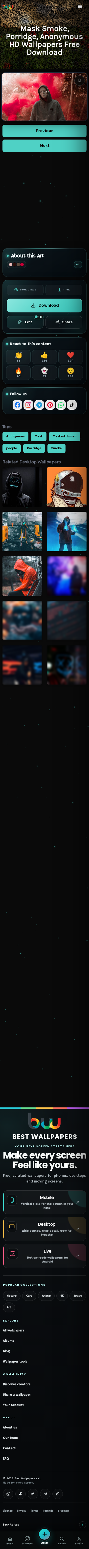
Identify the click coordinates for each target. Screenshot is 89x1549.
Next (44, 145)
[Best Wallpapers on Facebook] (20, 1494)
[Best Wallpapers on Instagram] (8, 1494)
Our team (10, 1438)
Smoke (56, 448)
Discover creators (16, 1384)
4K (62, 1296)
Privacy (21, 1511)
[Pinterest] (50, 405)
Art (9, 1307)
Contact (9, 1448)
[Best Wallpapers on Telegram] (45, 1494)
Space (77, 1296)
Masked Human (65, 436)
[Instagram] (28, 405)
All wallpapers (13, 1330)
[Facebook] (17, 405)
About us (10, 1428)
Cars (29, 1296)
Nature (12, 1296)
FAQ (6, 1459)
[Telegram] (39, 405)
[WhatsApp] (61, 405)
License (8, 1511)
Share (67, 322)
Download (49, 305)
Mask (39, 436)
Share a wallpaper (17, 1395)
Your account (13, 1405)
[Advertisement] (44, 200)
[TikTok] (72, 405)
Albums (8, 1341)
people (11, 448)
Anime (46, 1296)
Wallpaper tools (15, 1362)
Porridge (34, 448)
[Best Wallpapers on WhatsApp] (57, 1494)
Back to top (43, 1525)
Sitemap (63, 1511)
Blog (6, 1351)
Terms (34, 1511)
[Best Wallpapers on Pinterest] (33, 1494)
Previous (44, 130)
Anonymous (15, 436)
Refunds (48, 1511)
